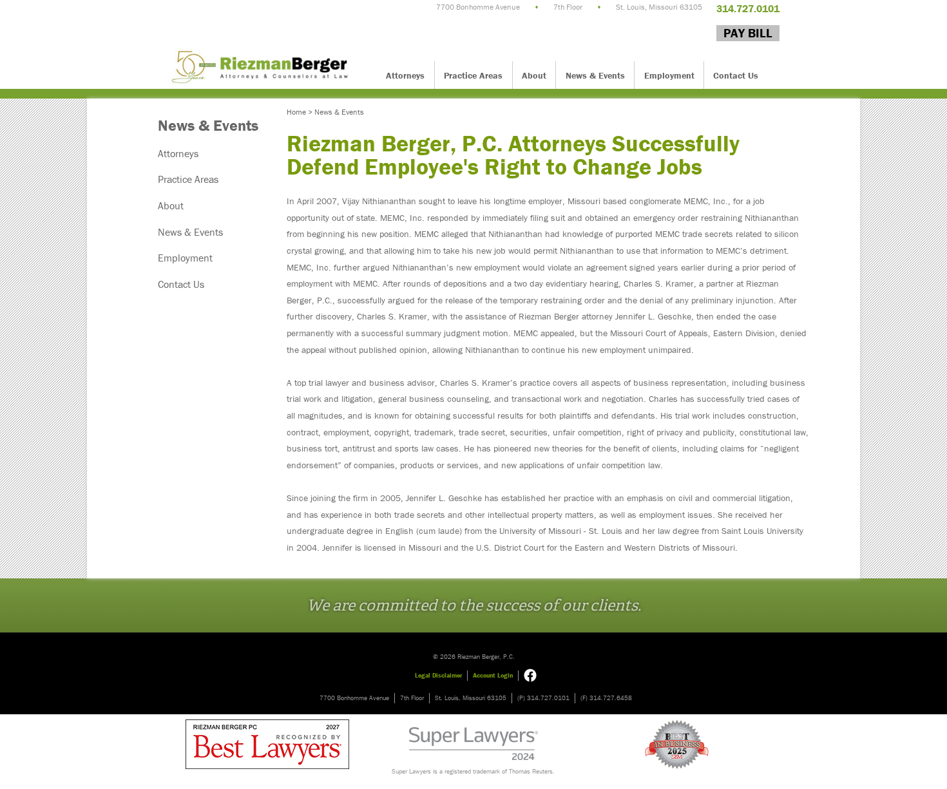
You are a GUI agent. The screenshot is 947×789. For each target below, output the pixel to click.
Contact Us (735, 75)
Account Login (493, 675)
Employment (669, 75)
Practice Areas (473, 75)
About (534, 75)
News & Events (595, 75)
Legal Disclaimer (438, 675)
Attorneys (405, 75)
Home (296, 112)
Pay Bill (747, 33)
